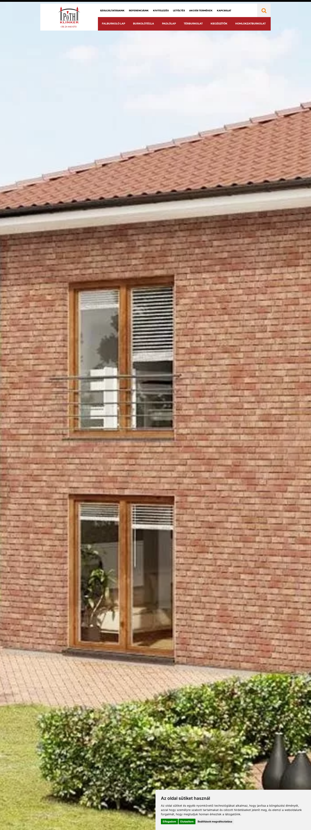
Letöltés (179, 10)
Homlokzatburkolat (250, 23)
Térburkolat (193, 23)
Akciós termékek (201, 10)
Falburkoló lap (113, 23)
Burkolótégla (143, 23)
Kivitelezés (161, 10)
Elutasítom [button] (187, 821)
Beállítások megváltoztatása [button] (215, 821)
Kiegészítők (219, 23)
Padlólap (169, 23)
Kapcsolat (224, 10)
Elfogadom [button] (169, 821)
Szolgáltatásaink (112, 10)
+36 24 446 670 (68, 26)
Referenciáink (139, 10)
